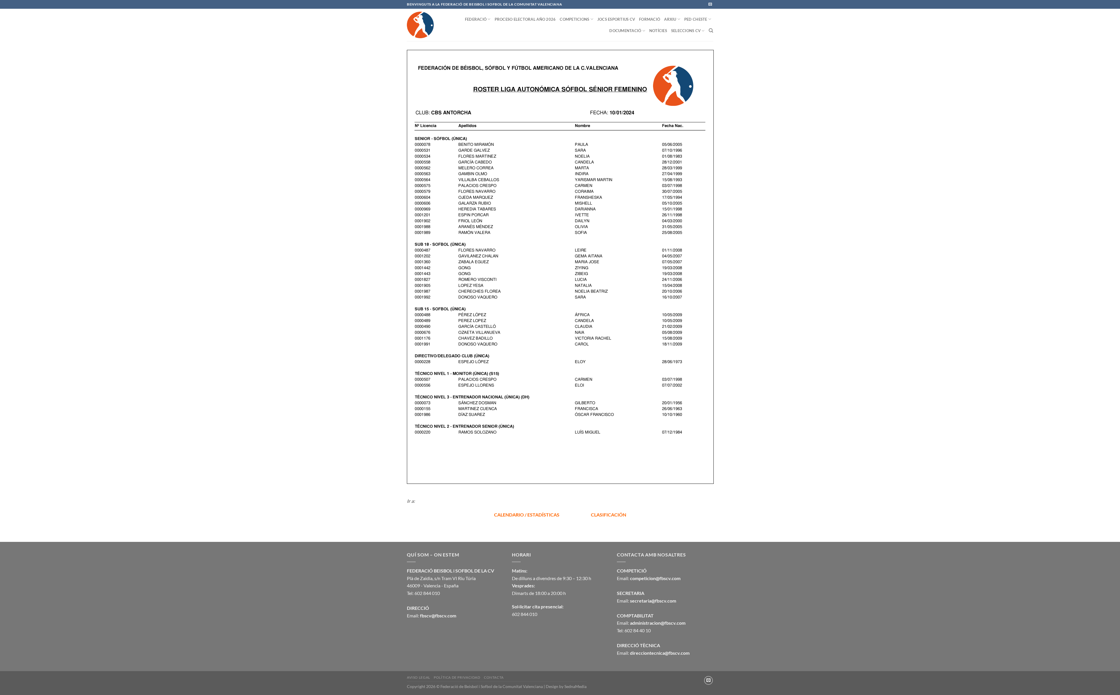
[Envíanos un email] (710, 4)
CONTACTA (494, 677)
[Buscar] (711, 30)
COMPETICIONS (574, 19)
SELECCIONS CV (686, 30)
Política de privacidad (457, 677)
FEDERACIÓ (476, 19)
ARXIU (670, 19)
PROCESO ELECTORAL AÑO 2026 (525, 19)
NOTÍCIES (658, 30)
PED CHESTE (695, 19)
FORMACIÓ (649, 19)
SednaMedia (575, 686)
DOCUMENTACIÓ (625, 30)
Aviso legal (418, 677)
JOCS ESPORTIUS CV (616, 19)
